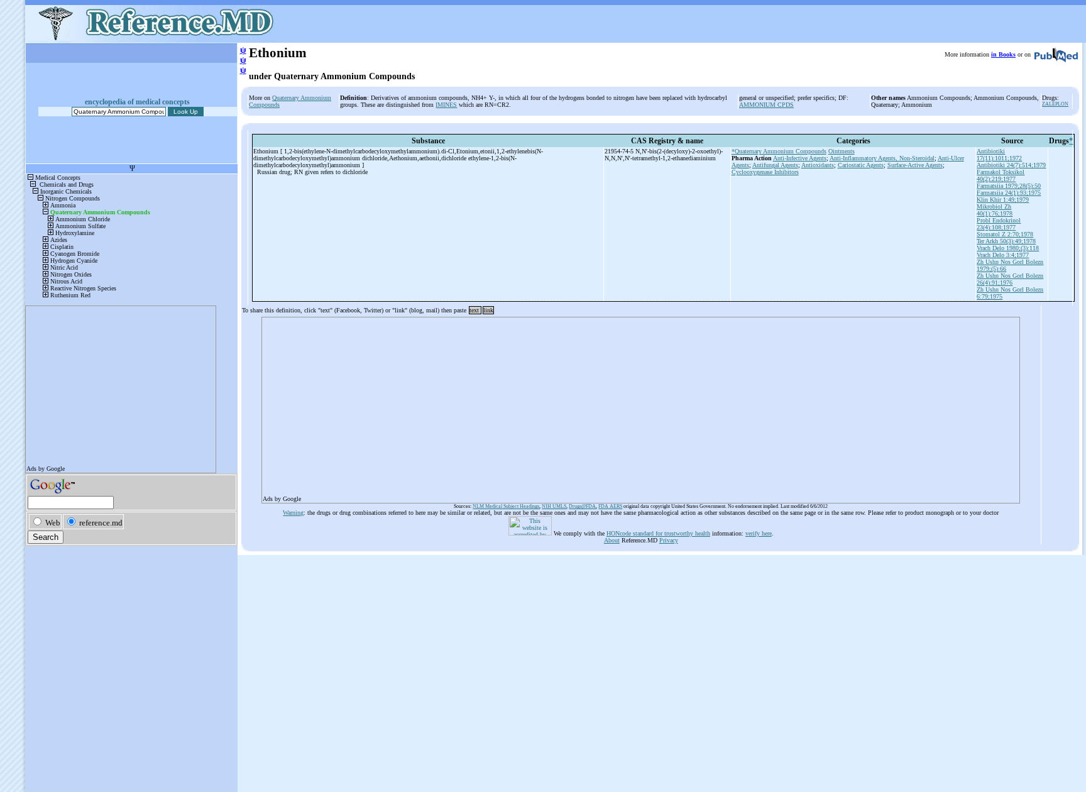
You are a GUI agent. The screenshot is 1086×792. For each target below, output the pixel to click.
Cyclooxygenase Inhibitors (765, 171)
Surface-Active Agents (915, 165)
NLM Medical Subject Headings (506, 506)
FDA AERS (610, 506)
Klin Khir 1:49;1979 (1003, 199)
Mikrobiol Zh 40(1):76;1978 (994, 210)
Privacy (668, 540)
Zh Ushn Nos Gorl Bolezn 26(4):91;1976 (1010, 279)
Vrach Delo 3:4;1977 (1003, 254)
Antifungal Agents (775, 165)
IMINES (446, 104)
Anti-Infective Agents (799, 158)
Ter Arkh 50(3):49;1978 (1006, 241)
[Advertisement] (632, 406)
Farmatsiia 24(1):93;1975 (1009, 192)
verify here (758, 533)
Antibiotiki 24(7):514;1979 (1011, 165)
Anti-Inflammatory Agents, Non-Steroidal (882, 158)
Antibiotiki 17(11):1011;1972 (999, 155)
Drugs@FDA (582, 506)
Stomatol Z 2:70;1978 (1005, 234)
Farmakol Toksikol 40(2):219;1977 (1000, 175)
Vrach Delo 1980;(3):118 (1008, 248)
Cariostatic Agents (861, 165)
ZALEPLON (1055, 104)
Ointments (841, 151)
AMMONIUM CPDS (766, 104)
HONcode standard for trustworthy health (658, 533)
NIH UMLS (554, 506)
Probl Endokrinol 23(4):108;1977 (999, 224)
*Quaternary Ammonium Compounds (779, 151)
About (612, 540)
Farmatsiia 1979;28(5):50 (1009, 185)
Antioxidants (817, 165)
